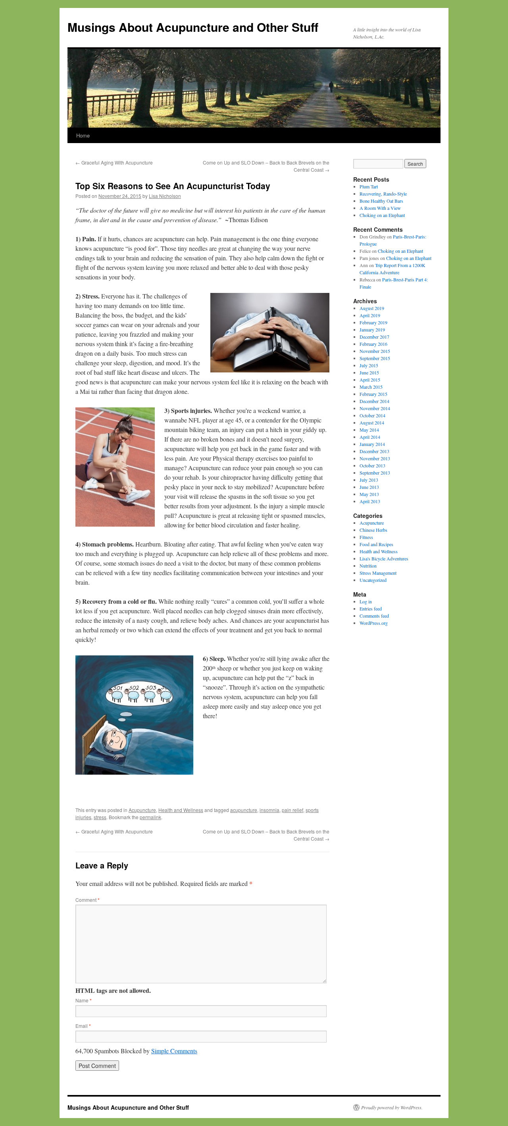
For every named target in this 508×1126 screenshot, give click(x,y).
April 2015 (370, 379)
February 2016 (373, 344)
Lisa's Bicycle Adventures (384, 558)
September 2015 (375, 358)
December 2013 (374, 451)
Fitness (366, 537)
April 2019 (370, 315)
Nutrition (368, 565)
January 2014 (372, 444)
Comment (87, 899)
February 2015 (373, 394)
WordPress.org (374, 623)
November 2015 (375, 351)
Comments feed (374, 615)
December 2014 (374, 401)
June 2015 (369, 372)
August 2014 (372, 422)
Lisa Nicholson (165, 195)
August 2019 (372, 308)
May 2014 (369, 429)
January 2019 (372, 329)
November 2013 (375, 458)
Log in (366, 601)
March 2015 (371, 387)
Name (83, 1000)
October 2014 (372, 415)
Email (83, 1025)
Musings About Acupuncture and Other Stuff (192, 26)
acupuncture (243, 809)
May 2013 (369, 494)
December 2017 (374, 336)
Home (83, 135)
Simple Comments (174, 1051)
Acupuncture (142, 809)
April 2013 (370, 501)
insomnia (269, 809)
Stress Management (378, 573)
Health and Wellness (180, 809)
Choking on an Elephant (382, 215)
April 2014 (370, 437)
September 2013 (375, 472)
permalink (150, 817)
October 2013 (372, 465)
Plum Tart (369, 186)
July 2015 (369, 365)
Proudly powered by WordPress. (392, 1107)
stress (100, 817)
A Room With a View (380, 208)
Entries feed (371, 608)
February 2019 (373, 322)
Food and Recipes (376, 544)
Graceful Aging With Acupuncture (114, 162)
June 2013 (369, 487)
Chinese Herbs (373, 530)
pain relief (292, 809)
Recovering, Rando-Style (383, 193)
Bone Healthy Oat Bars (381, 201)
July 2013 (369, 480)
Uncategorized (373, 580)
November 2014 (375, 408)
